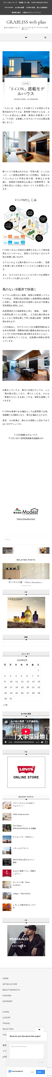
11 (16, 681)
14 (33, 681)
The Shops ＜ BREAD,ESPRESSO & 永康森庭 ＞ (24, 827)
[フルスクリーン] (46, 742)
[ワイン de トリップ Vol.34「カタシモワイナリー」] (8, 550)
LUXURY (7, 1017)
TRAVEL (6, 1023)
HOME (5, 978)
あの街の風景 (19, 7)
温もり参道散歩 (42, 7)
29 (39, 693)
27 (28, 693)
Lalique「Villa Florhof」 (22, 893)
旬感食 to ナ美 (24, 2)
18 (16, 687)
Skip (32, 1072)
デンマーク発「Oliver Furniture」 (26, 582)
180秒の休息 (30, 7)
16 (5, 687)
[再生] (6, 742)
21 (33, 687)
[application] (26, 731)
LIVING (26, 83)
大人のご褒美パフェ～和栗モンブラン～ (24, 872)
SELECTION (8, 1029)
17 (11, 687)
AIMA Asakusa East (21, 814)
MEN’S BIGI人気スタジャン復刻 (24, 860)
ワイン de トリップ (10, 2)
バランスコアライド (21, 848)
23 (5, 693)
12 (22, 681)
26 (22, 693)
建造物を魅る (16, 12)
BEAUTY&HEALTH (11, 990)
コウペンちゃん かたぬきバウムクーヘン (24, 804)
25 (16, 693)
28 (33, 693)
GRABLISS (34, 99)
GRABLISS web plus (26, 22)
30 (5, 698)
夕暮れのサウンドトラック (32, 12)
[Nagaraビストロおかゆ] (43, 550)
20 (28, 687)
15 (39, 681)
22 (39, 687)
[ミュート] (42, 742)
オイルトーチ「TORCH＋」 (24, 837)
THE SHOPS (9, 7)
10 (11, 681)
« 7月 (5, 705)
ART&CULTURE (10, 984)
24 (11, 693)
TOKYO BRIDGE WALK (39, 2)
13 (28, 681)
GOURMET (8, 1001)
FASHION (7, 995)
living (7, 539)
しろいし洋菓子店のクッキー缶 (24, 906)
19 (22, 687)
